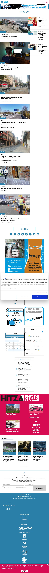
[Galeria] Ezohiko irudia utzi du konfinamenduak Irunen (11, 157)
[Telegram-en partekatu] (26, 234)
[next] (23, 337)
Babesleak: (24, 524)
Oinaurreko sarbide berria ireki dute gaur (14, 122)
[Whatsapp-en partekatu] (30, 234)
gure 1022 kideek (9, 278)
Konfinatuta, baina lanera (9, 36)
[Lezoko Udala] (24, 552)
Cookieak (24, 519)
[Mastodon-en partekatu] (18, 234)
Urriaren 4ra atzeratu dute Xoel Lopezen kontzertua (42, 21)
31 (18, 340)
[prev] (6, 337)
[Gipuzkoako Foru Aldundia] (24, 529)
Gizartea (30, 34)
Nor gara (36, 432)
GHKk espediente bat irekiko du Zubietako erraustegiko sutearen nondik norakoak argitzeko (8, 459)
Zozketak (36, 426)
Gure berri (36, 424)
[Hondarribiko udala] (24, 545)
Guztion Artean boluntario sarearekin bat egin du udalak (43, 35)
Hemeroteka (36, 431)
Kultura (30, 25)
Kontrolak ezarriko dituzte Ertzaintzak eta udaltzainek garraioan (14, 219)
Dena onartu (40, 296)
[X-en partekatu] (15, 234)
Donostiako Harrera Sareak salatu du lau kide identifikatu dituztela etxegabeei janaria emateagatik (24, 459)
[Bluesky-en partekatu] (22, 234)
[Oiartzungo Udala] (24, 560)
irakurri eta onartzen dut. (16, 487)
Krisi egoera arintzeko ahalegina (11, 188)
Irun (7, 34)
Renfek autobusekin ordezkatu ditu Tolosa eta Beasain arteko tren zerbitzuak (39, 458)
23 (23, 346)
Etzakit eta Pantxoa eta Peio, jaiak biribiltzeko (24, 375)
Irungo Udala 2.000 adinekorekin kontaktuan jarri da (11, 98)
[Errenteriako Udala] (24, 537)
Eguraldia (34, 329)
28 (17, 348)
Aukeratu (24, 296)
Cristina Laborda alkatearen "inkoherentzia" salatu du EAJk (24, 370)
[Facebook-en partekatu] (11, 234)
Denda (36, 429)
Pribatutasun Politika (10, 487)
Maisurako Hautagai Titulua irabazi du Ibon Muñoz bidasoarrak (23, 381)
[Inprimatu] (38, 234)
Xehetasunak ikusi (41, 292)
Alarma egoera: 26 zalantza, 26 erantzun (9, 160)
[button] (36, 354)
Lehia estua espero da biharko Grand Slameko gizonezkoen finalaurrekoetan (24, 387)
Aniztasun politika (24, 516)
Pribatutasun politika (24, 517)
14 (17, 344)
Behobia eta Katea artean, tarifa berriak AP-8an (11, 124)
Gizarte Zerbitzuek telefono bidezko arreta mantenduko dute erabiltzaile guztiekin (43, 49)
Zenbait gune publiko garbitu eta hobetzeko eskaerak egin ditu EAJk (24, 363)
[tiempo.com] (42, 331)
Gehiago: (28, 353)
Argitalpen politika (24, 514)
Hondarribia (3, 34)
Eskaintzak (36, 427)
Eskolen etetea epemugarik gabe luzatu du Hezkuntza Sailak (14, 68)
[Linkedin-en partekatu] (34, 234)
